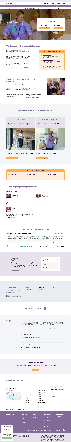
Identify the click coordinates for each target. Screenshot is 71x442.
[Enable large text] (64, 430)
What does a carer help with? (27, 334)
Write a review (55, 242)
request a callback (23, 0)
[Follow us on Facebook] (45, 308)
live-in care (26, 67)
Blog (45, 421)
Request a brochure (47, 65)
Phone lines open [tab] (31, 387)
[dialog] (7, 433)
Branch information (47, 55)
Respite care (35, 418)
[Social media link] (56, 416)
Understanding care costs (48, 60)
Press (45, 423)
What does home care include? (27, 331)
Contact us (24, 422)
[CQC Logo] (45, 260)
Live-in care (35, 415)
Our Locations (18, 409)
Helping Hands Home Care (10, 409)
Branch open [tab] (40, 387)
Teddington (28, 289)
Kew (53, 287)
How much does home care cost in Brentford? (30, 337)
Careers (45, 418)
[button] (7, 439)
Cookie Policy (3, 436)
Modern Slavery (43, 430)
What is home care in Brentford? (27, 320)
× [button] (12, 425)
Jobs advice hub (47, 420)
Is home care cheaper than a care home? (29, 340)
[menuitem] (13, 6)
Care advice (46, 417)
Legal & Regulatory (35, 430)
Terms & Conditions (27, 430)
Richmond (55, 19)
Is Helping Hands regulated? (27, 344)
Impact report (46, 426)
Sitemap (49, 430)
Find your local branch (48, 424)
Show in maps (24, 420)
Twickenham (41, 287)
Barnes (40, 289)
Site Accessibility (59, 430)
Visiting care (35, 417)
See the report (45, 267)
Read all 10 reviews (60, 242)
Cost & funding (47, 415)
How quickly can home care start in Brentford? (30, 347)
